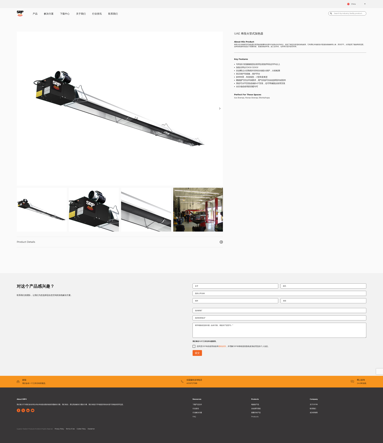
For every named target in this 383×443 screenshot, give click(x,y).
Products (254, 417)
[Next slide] (219, 108)
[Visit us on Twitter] (23, 410)
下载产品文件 (197, 404)
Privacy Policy (59, 429)
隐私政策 (222, 346)
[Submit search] (331, 13)
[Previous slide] (19, 108)
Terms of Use (70, 429)
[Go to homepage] (20, 13)
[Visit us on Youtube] (32, 410)
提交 (197, 352)
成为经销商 (314, 412)
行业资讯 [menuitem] (97, 13)
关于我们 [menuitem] (81, 13)
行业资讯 (196, 409)
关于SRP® (313, 404)
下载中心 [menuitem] (65, 13)
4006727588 (191, 383)
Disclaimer (91, 429)
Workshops (264, 97)
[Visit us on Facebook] (18, 410)
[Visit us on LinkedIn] (28, 410)
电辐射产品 (255, 404)
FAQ (194, 417)
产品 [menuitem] (35, 13)
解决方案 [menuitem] (49, 13)
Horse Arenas (251, 97)
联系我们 (313, 409)
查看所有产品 (256, 412)
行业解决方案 (197, 412)
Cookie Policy (81, 429)
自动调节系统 (256, 409)
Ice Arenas (239, 97)
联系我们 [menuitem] (113, 13)
